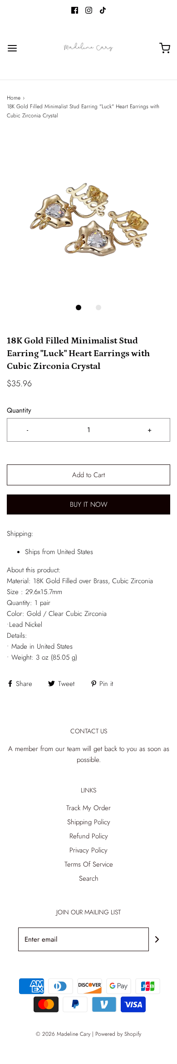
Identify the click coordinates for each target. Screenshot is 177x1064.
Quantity (19, 410)
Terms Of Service (88, 864)
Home (13, 98)
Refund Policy (88, 836)
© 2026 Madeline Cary (63, 1034)
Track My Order (88, 808)
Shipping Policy (88, 822)
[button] (88, 216)
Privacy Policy (88, 850)
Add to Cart (88, 475)
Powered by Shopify (118, 1034)
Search (88, 878)
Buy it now (89, 504)
